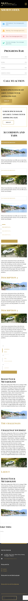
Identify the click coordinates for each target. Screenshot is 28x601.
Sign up (6, 100)
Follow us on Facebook (10, 584)
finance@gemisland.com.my (10, 558)
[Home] (9, 4)
